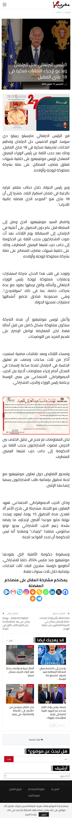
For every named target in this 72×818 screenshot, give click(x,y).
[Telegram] (39, 599)
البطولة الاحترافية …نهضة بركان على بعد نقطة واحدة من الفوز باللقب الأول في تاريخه (16, 623)
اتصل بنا (55, 789)
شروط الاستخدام (36, 789)
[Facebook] (65, 592)
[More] (33, 599)
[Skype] (20, 592)
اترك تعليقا (35, 740)
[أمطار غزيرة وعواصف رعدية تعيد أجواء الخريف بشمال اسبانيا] (20, 655)
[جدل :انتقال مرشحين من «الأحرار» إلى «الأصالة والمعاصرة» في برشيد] (20, 694)
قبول (43, 814)
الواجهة (62, 646)
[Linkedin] (52, 592)
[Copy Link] (39, 592)
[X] (59, 592)
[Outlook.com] (7, 592)
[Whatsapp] (46, 592)
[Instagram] (26, 592)
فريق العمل (15, 789)
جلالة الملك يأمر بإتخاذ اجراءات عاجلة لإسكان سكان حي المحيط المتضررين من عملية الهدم (54, 623)
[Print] (33, 592)
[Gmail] (13, 592)
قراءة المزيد (31, 814)
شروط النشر (34, 795)
